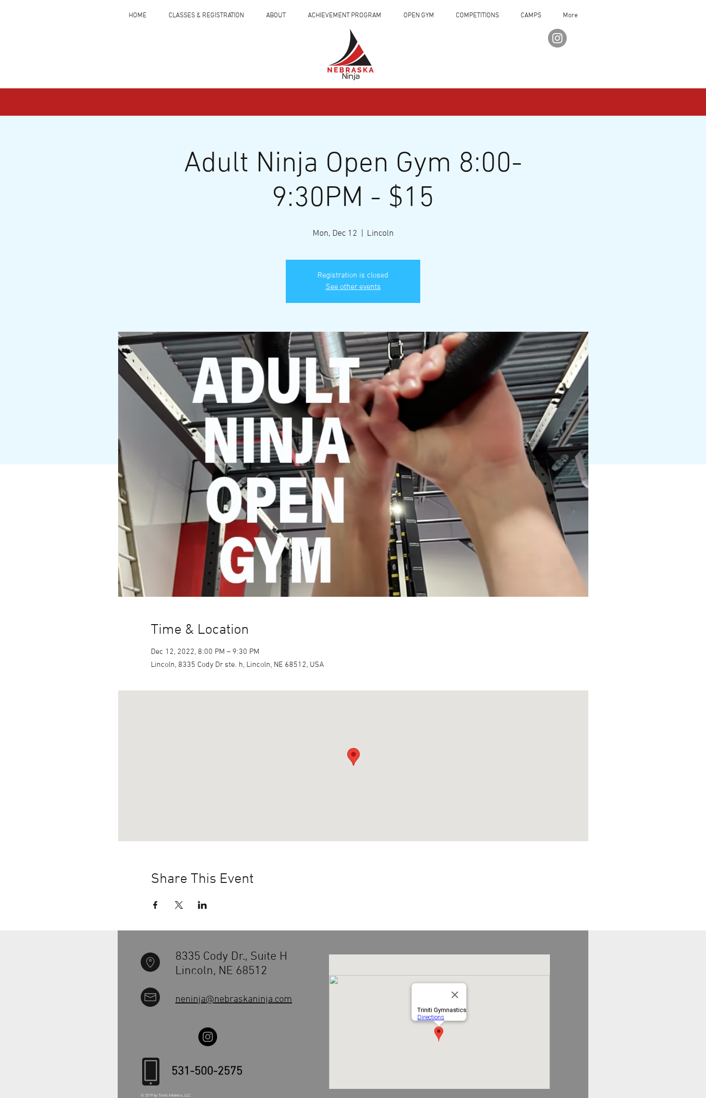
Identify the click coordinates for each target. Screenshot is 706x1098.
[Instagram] (557, 38)
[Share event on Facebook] (155, 905)
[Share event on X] (178, 905)
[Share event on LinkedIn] (202, 905)
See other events (353, 287)
